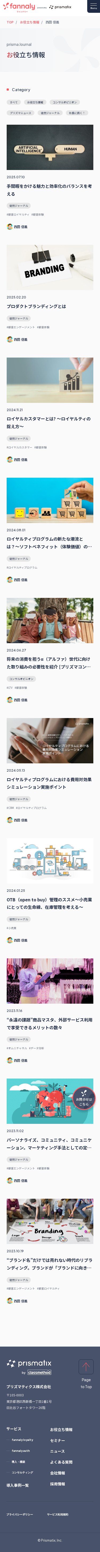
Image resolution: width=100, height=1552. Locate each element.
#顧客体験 (37, 214)
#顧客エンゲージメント (21, 327)
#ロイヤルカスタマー (19, 447)
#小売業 (11, 928)
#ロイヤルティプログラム (22, 567)
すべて (14, 102)
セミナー (57, 1440)
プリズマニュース (20, 113)
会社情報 (57, 1473)
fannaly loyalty (22, 1439)
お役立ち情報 (29, 22)
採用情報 (57, 1483)
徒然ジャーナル (18, 206)
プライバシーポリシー (19, 1514)
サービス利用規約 (57, 1514)
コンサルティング (22, 1472)
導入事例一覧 (17, 1485)
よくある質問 (61, 1462)
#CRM (10, 808)
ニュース (57, 1451)
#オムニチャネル (17, 1048)
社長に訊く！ (77, 113)
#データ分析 (36, 1048)
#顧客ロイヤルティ (18, 214)
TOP (10, 22)
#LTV (10, 688)
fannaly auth (21, 1450)
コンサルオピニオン (21, 679)
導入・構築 (18, 1461)
